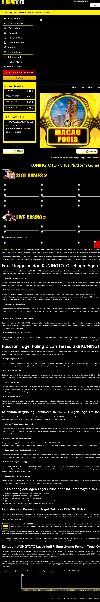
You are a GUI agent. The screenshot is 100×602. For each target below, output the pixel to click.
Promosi (12, 47)
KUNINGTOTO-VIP (78, 598)
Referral (12, 32)
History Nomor (15, 23)
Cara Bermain (14, 18)
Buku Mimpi (14, 28)
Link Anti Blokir (14, 66)
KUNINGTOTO (7, 249)
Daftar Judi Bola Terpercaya (19, 72)
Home (26, 590)
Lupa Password (15, 42)
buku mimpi (84, 590)
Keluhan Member (15, 61)
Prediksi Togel (14, 52)
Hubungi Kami (15, 37)
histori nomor (68, 590)
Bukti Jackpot (14, 56)
